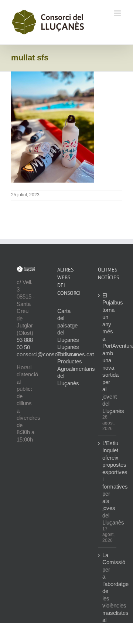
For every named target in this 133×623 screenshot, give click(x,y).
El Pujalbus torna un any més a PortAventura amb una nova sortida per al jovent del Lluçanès (107, 353)
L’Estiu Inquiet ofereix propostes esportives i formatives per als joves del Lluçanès (107, 483)
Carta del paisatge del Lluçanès (68, 325)
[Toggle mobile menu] (118, 13)
